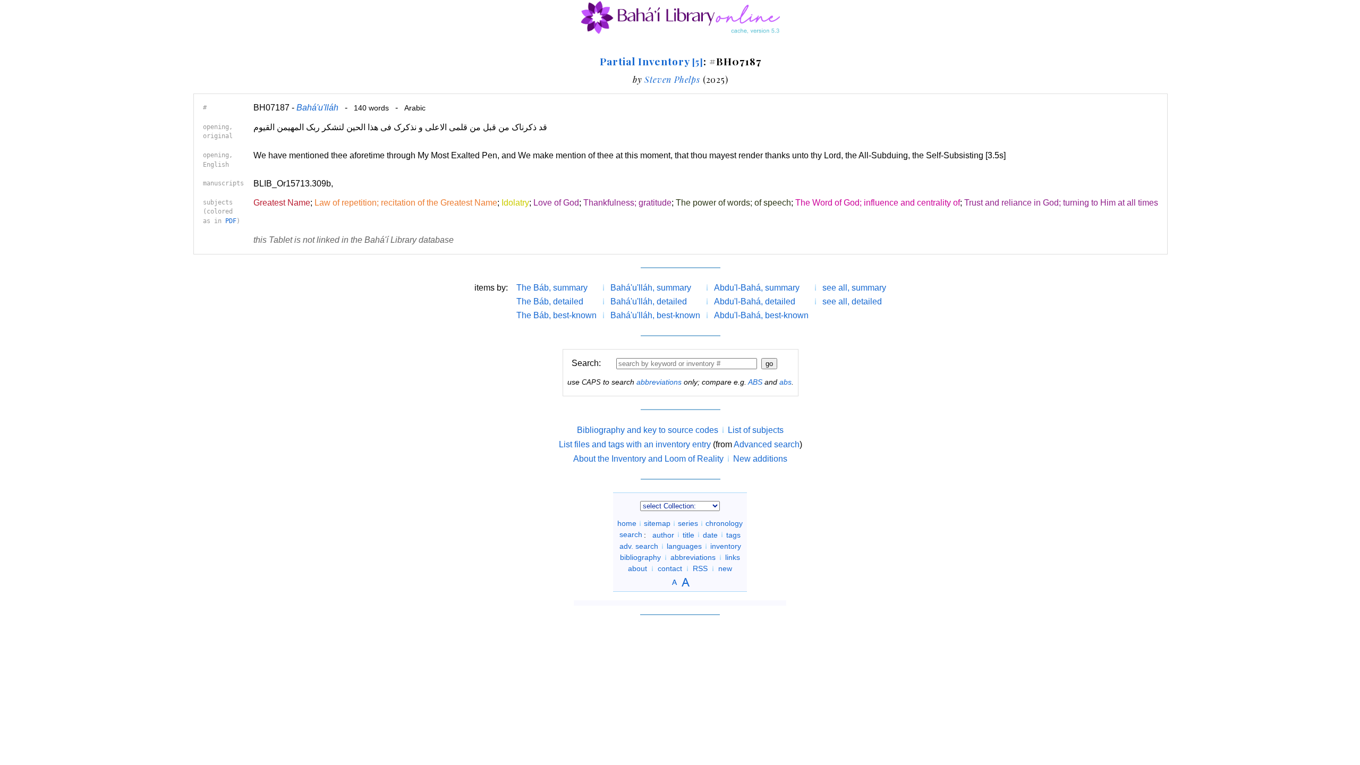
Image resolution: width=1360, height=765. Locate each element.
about (637, 568)
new (725, 568)
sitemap (657, 523)
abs (785, 382)
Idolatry (515, 202)
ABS (755, 382)
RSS (700, 568)
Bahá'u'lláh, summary (650, 287)
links (732, 557)
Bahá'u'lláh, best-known (655, 315)
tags (733, 534)
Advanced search (767, 444)
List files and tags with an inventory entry (635, 444)
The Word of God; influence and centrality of (877, 202)
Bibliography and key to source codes (647, 430)
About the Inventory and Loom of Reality (648, 458)
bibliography (640, 557)
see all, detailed (852, 301)
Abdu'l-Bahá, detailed (754, 301)
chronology (724, 523)
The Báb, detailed (549, 301)
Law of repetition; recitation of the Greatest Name (405, 202)
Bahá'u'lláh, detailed (648, 301)
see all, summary (854, 287)
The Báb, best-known (556, 315)
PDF (230, 221)
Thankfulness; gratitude (627, 202)
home (626, 523)
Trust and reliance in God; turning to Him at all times (1061, 202)
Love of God (556, 202)
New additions (760, 458)
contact (670, 568)
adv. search (638, 546)
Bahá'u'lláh (317, 107)
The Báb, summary (552, 287)
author (663, 534)
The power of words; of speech (733, 202)
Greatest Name (281, 202)
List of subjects (756, 430)
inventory (725, 546)
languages (684, 546)
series (688, 523)
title (688, 534)
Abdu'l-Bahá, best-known (761, 315)
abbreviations (659, 382)
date (710, 534)
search (630, 534)
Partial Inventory (651, 61)
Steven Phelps (672, 79)
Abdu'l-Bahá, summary (757, 287)
